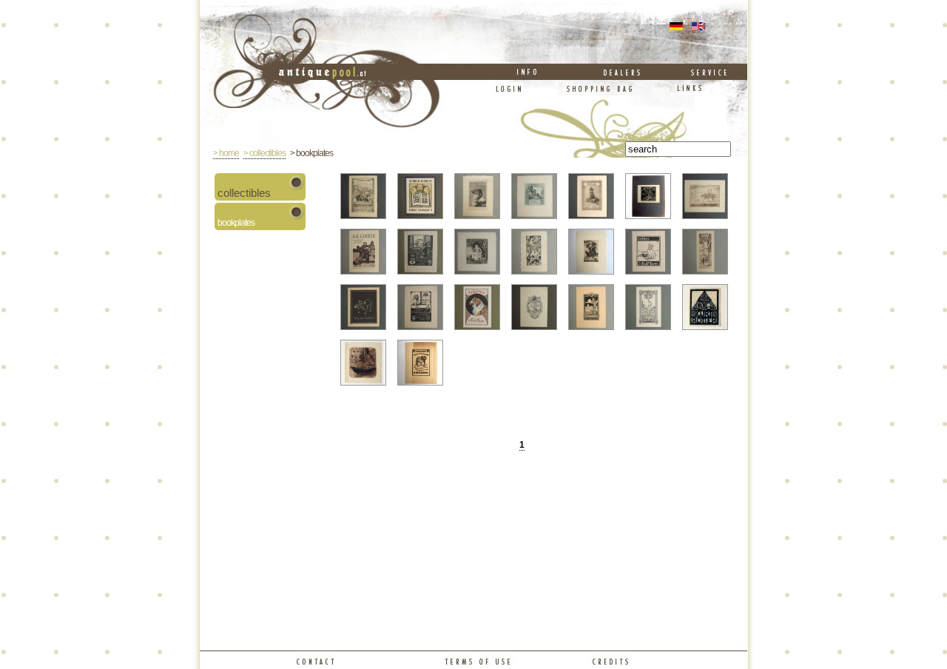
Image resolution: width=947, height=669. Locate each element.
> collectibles (264, 153)
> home (226, 153)
